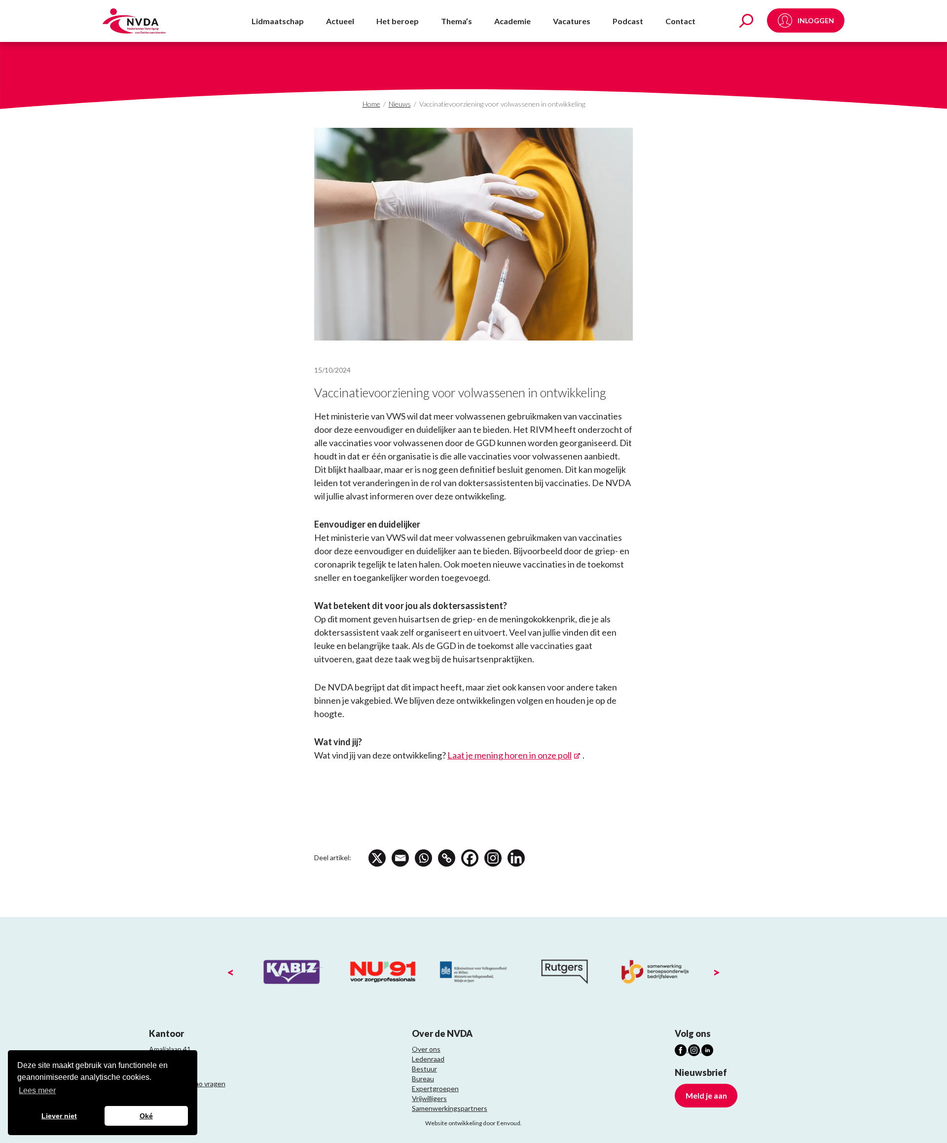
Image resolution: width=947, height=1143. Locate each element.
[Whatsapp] (423, 858)
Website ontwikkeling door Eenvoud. (473, 1123)
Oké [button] (146, 1116)
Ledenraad (428, 1059)
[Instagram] (493, 858)
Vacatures (571, 21)
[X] (377, 858)
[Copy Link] (446, 858)
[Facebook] (469, 858)
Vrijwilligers (429, 1098)
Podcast (628, 21)
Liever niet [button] (59, 1116)
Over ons (426, 1049)
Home (371, 104)
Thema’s (456, 21)
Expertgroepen (435, 1088)
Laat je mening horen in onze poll (509, 755)
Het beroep (397, 21)
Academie (512, 21)
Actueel (340, 21)
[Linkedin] (516, 858)
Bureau (423, 1078)
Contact (680, 21)
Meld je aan (706, 1095)
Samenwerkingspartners (449, 1108)
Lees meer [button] (37, 1090)
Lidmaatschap (278, 21)
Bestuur (424, 1069)
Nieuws (400, 104)
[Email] (400, 858)
